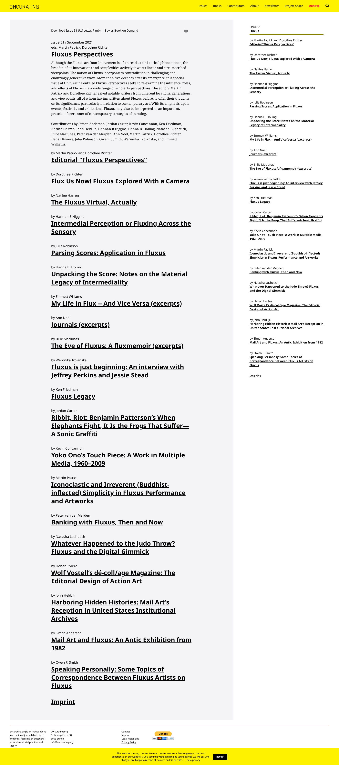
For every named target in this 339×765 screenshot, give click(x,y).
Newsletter (271, 6)
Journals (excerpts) (80, 324)
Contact (125, 731)
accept (220, 756)
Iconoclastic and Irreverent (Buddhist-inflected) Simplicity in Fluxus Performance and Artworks (118, 492)
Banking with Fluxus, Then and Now (107, 522)
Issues (203, 6)
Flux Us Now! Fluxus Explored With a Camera (120, 181)
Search (327, 6)
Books (217, 6)
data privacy (193, 760)
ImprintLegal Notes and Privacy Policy (130, 738)
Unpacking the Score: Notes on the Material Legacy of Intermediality (119, 278)
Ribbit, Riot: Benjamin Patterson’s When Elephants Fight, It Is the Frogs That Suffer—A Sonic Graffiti (120, 425)
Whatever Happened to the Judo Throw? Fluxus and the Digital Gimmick (113, 547)
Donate (314, 6)
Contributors (235, 6)
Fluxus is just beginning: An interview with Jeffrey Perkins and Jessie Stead (117, 371)
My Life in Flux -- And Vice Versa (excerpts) (116, 303)
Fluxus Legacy (73, 396)
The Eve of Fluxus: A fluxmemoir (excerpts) (117, 345)
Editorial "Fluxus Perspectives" (99, 159)
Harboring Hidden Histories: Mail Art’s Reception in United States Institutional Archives (113, 610)
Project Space (294, 6)
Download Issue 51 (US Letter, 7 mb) (76, 30)
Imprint (63, 701)
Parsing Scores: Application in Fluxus (108, 252)
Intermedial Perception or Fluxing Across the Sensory (121, 227)
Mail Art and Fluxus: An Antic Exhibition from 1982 (121, 643)
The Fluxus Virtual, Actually (94, 202)
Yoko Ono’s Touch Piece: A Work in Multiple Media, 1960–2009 (118, 459)
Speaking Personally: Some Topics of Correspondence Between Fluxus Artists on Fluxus (118, 677)
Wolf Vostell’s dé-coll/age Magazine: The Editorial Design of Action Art (113, 576)
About (254, 6)
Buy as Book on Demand (121, 30)
